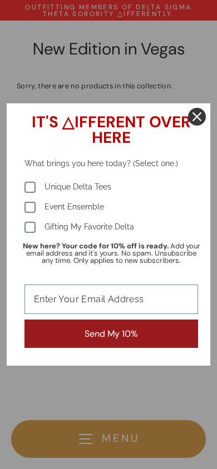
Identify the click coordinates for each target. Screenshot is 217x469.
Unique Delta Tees (78, 186)
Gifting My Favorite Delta (89, 226)
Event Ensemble (74, 206)
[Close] (197, 116)
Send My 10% (111, 334)
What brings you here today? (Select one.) (101, 163)
